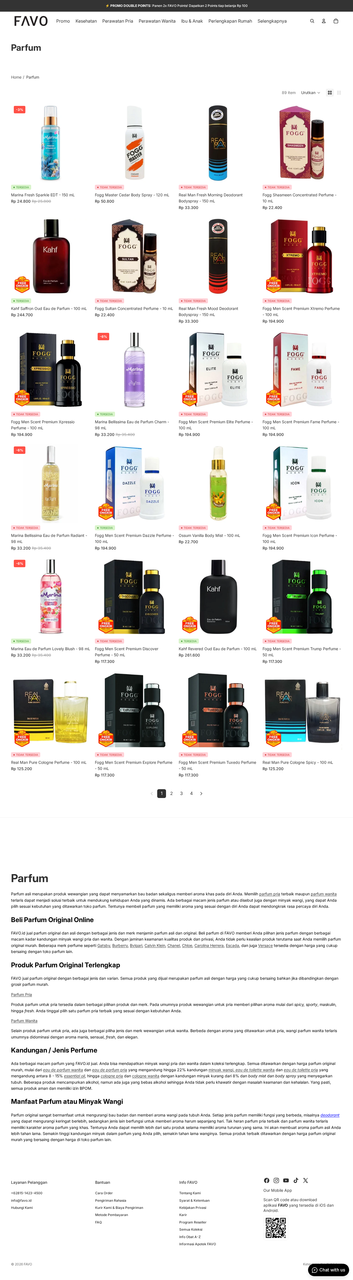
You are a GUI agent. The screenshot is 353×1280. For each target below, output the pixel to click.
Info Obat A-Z (190, 1237)
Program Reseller (193, 1222)
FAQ (98, 1222)
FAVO (28, 1264)
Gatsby (103, 945)
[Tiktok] (296, 1180)
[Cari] (312, 21)
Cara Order (104, 1193)
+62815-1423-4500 (26, 1193)
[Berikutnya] (201, 794)
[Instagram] (276, 1180)
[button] (310, 93)
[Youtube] (286, 1180)
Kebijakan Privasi (192, 1208)
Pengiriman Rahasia (110, 1200)
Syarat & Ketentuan (194, 1200)
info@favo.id (21, 1200)
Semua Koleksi (190, 1229)
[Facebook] (266, 1180)
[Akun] (324, 21)
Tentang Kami (190, 1193)
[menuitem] (272, 21)
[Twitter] (305, 1180)
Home (16, 77)
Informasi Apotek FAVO (197, 1244)
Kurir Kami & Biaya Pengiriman (119, 1208)
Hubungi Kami (22, 1208)
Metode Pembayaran (111, 1215)
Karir (183, 1215)
